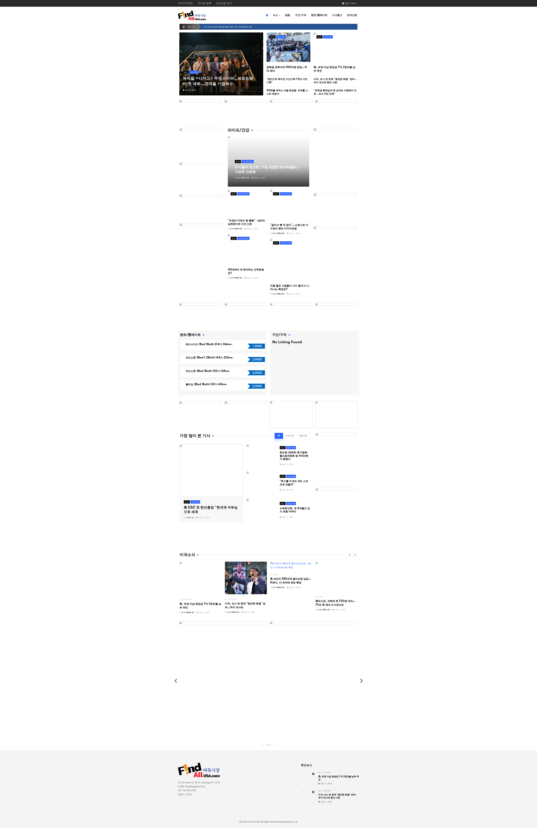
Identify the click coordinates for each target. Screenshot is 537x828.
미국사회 (290, 436)
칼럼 (287, 15)
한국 (276, 574)
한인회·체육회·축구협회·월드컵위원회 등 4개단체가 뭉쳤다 (294, 456)
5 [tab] (274, 745)
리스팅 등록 (204, 3)
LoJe (295, 821)
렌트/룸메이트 (319, 15)
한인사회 (303, 436)
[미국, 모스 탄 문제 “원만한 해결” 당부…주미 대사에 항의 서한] (308, 796)
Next (361, 680)
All (278, 436)
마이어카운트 (185, 3)
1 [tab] (263, 745)
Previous (175, 680)
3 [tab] (268, 745)
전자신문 (352, 15)
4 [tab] (271, 745)
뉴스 (275, 15)
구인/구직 (300, 15)
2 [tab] (265, 745)
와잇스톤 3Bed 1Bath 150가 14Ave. (208, 371)
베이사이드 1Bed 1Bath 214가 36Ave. (209, 344)
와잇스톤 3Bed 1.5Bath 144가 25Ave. (210, 357)
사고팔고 (337, 15)
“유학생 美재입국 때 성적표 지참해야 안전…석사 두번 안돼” (227, 27)
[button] (349, 554)
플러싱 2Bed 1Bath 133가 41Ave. (206, 384)
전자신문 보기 (224, 3)
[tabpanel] (223, 680)
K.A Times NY (243, 178)
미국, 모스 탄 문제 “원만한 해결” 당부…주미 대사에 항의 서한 (337, 796)
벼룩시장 (190, 518)
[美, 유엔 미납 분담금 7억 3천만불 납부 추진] (308, 778)
